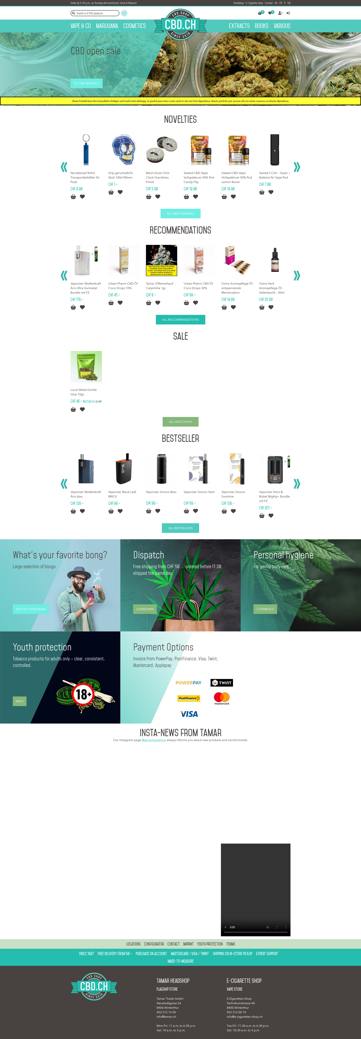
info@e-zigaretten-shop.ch (244, 1016)
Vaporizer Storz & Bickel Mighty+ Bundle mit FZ (274, 496)
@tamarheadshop (154, 740)
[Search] (73, 13)
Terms (230, 944)
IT (285, 3)
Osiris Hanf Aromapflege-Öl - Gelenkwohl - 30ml (234, 288)
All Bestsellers (180, 528)
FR (280, 3)
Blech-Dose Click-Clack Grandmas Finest (120, 177)
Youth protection (210, 944)
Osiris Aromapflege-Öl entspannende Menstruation (199, 288)
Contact (269, 3)
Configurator (154, 944)
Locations (133, 944)
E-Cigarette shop (254, 3)
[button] (64, 167)
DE (276, 3)
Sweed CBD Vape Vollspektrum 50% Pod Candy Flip (161, 177)
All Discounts (180, 422)
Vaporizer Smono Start (199, 492)
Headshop (239, 3)
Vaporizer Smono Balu (161, 492)
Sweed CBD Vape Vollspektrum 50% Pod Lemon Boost (199, 177)
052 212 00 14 (236, 1012)
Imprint (188, 944)
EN (288, 3)
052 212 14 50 (166, 1012)
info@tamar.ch (166, 1016)
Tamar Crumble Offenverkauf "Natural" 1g (274, 177)
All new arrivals (180, 213)
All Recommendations (180, 319)
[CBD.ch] (180, 25)
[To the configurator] (124, 13)
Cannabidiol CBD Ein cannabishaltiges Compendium (273, 288)
